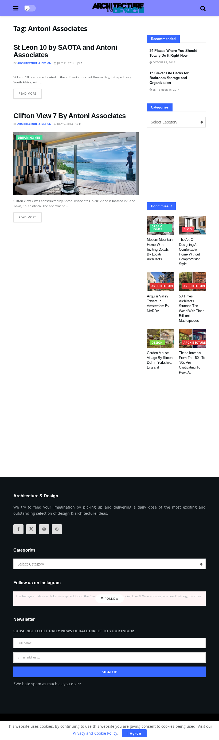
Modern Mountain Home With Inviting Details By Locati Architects (160, 249)
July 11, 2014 (65, 63)
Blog (187, 229)
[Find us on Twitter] (31, 529)
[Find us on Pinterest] (57, 529)
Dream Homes (29, 137)
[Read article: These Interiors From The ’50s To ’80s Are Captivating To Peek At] (192, 338)
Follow (111, 598)
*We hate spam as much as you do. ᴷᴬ (47, 683)
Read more (30, 92)
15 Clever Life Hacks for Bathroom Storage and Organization (169, 78)
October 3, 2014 (163, 62)
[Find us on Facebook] (18, 529)
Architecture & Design (34, 63)
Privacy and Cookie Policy (95, 733)
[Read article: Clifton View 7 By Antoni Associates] (76, 163)
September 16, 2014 (165, 89)
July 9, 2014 (64, 124)
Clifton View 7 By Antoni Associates (69, 116)
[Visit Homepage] (118, 8)
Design (157, 342)
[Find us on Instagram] (44, 529)
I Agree (134, 733)
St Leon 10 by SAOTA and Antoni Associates (65, 51)
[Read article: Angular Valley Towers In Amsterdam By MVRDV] (160, 282)
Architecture (162, 286)
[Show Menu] (15, 8)
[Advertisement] (176, 165)
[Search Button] (203, 8)
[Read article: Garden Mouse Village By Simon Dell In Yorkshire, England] (160, 338)
